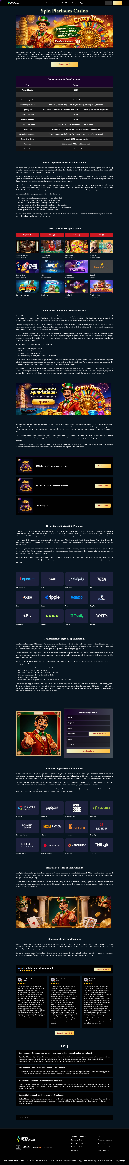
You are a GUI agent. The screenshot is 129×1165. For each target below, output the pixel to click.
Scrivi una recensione (102, 969)
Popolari (26, 235)
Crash (75, 235)
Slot (100, 235)
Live (50, 235)
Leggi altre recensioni (64, 1033)
